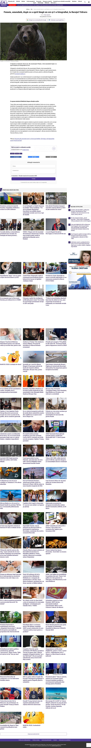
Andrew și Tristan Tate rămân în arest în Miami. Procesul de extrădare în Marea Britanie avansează (33, 344)
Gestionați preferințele (46, 740)
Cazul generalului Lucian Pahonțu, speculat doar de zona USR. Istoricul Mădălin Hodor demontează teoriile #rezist (33, 460)
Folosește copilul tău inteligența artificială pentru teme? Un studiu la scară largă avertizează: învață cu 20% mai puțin (33, 300)
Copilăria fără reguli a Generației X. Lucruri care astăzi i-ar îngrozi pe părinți (33, 504)
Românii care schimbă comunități (61, 1)
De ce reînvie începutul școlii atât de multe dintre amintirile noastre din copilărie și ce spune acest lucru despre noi (33, 413)
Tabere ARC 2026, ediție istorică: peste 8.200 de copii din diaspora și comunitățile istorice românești (56, 459)
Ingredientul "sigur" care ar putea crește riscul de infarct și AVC (10, 276)
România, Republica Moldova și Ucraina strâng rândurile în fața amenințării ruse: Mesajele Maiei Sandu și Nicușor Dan (33, 391)
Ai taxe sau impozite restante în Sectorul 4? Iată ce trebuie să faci (10, 526)
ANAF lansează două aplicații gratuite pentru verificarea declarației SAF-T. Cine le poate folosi (55, 436)
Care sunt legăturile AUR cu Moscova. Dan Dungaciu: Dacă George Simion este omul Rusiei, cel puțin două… (40, 5)
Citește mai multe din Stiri (33, 734)
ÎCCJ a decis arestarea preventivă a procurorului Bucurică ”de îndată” (10, 602)
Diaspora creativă (47, 1)
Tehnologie (40, 2)
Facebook (17, 156)
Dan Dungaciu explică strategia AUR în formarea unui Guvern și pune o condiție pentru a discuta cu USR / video (81, 236)
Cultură (80, 1)
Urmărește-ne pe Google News (57, 20)
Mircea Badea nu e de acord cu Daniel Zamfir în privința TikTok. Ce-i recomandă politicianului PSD (10, 505)
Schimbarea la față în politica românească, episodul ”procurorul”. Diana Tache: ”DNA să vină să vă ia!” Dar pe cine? (10, 651)
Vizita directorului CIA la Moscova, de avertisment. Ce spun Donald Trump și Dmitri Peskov (9, 703)
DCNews (3, 4)
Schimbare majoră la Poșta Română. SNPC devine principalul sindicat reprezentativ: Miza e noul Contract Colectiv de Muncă (54, 603)
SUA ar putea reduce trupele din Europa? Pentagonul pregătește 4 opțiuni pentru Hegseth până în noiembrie (33, 679)
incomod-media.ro (20, 74)
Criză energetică (31, 1)
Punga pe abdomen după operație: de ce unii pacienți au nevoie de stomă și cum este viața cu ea (10, 576)
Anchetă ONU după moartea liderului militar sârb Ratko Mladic (9, 459)
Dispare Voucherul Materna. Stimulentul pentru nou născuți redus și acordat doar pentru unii (10, 343)
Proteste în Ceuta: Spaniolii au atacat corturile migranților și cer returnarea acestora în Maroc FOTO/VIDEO (56, 278)
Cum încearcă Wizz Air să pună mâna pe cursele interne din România (56, 482)
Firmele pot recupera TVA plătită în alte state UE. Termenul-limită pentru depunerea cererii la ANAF (56, 343)
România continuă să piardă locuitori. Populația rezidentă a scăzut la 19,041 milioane (9, 207)
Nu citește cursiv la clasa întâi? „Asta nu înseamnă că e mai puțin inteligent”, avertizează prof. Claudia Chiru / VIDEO (33, 602)
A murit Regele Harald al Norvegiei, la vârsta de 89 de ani (56, 232)
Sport (34, 2)
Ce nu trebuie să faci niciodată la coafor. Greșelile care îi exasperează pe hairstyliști (10, 390)
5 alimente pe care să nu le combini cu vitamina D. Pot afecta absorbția (10, 482)
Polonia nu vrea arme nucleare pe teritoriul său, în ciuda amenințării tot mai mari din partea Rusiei (56, 413)
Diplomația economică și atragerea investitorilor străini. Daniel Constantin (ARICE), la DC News (56, 505)
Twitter (34, 156)
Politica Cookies (36, 740)
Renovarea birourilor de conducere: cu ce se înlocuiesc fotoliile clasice (9, 678)
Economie (38, 1)
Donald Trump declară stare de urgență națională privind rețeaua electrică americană (32, 702)
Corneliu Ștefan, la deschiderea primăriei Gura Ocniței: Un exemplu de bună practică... (10, 233)
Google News (25, 149)
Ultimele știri (11, 1)
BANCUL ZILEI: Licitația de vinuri (10, 364)
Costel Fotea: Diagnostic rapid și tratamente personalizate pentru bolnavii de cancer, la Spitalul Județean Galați (33, 278)
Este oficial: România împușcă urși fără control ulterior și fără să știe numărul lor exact (55, 207)
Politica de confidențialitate (24, 740)
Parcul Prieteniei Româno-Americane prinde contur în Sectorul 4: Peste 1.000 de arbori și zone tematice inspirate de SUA (33, 483)
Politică (18, 1)
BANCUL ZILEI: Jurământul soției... (31, 726)
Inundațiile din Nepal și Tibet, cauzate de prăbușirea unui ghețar (9, 727)
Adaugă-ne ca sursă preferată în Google (37, 20)
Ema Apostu (47, 15)
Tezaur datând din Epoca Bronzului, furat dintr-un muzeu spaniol (56, 551)
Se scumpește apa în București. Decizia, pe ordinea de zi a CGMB (10, 299)
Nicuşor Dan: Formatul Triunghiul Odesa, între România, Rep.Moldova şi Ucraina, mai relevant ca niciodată (56, 391)
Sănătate (74, 1)
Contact (55, 740)
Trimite (33, 178)
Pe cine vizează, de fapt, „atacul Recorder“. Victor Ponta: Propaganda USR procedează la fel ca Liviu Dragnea (81, 219)
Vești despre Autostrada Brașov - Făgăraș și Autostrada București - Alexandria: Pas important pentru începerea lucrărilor (56, 366)
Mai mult (54, 2)
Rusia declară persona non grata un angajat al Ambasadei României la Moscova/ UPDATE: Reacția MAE (56, 627)
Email (52, 156)
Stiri (31, 9)
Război (23, 1)
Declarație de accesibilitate (64, 740)
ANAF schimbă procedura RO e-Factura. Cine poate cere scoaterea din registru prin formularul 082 (56, 528)
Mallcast (47, 2)
